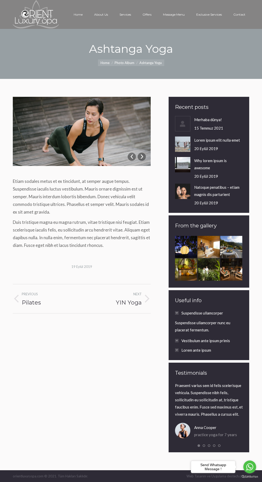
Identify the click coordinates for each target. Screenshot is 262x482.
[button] (199, 445)
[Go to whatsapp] (249, 466)
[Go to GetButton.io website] (250, 476)
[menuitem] (78, 15)
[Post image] (182, 123)
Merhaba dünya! (208, 119)
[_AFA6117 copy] (186, 247)
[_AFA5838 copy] (209, 247)
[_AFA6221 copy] (231, 269)
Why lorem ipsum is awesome (210, 164)
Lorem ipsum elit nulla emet (217, 140)
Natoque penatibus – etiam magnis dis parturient (216, 191)
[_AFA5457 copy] (186, 269)
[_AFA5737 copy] (231, 247)
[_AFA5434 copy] (209, 269)
